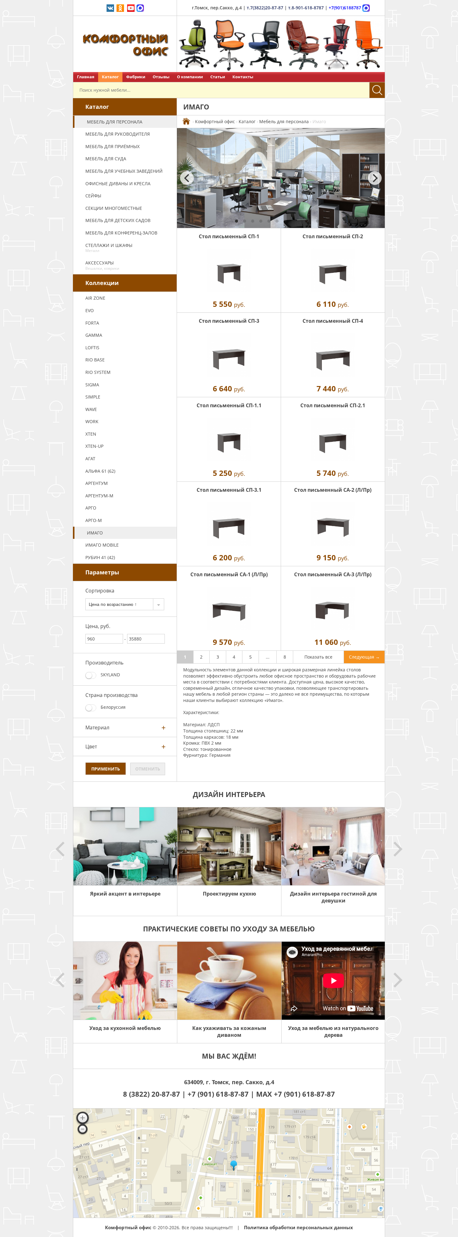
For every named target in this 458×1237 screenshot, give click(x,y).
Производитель (104, 663)
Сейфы (93, 196)
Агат (90, 458)
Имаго (95, 533)
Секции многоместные (113, 208)
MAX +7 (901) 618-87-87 (295, 1094)
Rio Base (95, 360)
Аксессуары (102, 265)
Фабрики (135, 77)
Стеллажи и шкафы (108, 248)
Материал (97, 727)
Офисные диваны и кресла (117, 183)
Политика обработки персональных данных (298, 1227)
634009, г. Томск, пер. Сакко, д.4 (229, 1082)
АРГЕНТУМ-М (99, 496)
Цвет (91, 746)
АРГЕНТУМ (96, 483)
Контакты (242, 77)
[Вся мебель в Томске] (186, 121)
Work (91, 421)
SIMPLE (92, 397)
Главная (85, 77)
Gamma (93, 335)
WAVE (91, 409)
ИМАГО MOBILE (102, 545)
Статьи (217, 77)
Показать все (318, 657)
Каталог (110, 77)
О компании (190, 77)
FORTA (92, 323)
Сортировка (99, 590)
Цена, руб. (97, 626)
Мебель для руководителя (117, 134)
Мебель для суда (105, 159)
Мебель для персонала (114, 122)
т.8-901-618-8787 (306, 8)
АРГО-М (93, 520)
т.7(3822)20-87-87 (265, 8)
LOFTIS (92, 347)
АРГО (90, 508)
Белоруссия (112, 707)
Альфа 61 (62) (100, 471)
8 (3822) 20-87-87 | (155, 1094)
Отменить (147, 769)
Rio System (98, 372)
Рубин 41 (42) (100, 557)
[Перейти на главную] (125, 44)
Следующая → (364, 657)
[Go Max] (140, 8)
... (268, 657)
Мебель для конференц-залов (121, 233)
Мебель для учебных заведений (124, 171)
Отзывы (161, 77)
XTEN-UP (94, 446)
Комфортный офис (215, 121)
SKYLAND (109, 675)
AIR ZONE (95, 298)
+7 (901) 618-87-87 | (221, 1094)
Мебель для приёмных (112, 146)
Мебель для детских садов (117, 220)
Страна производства (111, 695)
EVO (89, 310)
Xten (90, 434)
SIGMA (92, 385)
